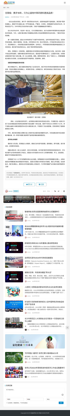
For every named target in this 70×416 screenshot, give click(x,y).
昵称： (9, 399)
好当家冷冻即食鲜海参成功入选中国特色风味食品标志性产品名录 (44, 303)
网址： (49, 399)
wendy (7, 17)
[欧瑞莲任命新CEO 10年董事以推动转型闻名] (14, 247)
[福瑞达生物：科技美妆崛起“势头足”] (14, 276)
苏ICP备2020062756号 (42, 413)
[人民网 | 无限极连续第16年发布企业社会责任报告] (14, 291)
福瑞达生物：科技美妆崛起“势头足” (38, 272)
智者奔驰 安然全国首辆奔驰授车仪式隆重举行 (42, 212)
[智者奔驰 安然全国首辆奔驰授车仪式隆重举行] (14, 216)
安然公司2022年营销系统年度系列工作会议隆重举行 (45, 368)
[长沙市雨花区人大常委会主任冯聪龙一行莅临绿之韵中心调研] (14, 323)
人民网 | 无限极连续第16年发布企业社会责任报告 (43, 287)
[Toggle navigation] (65, 2)
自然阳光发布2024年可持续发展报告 (39, 258)
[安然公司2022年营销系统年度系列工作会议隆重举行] (14, 372)
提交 (61, 402)
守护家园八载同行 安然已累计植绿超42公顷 (41, 353)
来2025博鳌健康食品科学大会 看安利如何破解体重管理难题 (44, 227)
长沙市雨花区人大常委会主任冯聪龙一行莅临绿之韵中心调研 (44, 320)
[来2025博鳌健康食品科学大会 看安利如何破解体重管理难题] (14, 230)
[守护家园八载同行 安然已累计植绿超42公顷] (14, 357)
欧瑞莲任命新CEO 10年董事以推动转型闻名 (41, 243)
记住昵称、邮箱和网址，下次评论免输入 (18, 403)
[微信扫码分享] (55, 191)
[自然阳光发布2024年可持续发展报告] (14, 262)
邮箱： (29, 399)
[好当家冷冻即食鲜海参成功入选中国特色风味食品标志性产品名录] (14, 306)
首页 (4, 7)
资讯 (27, 17)
